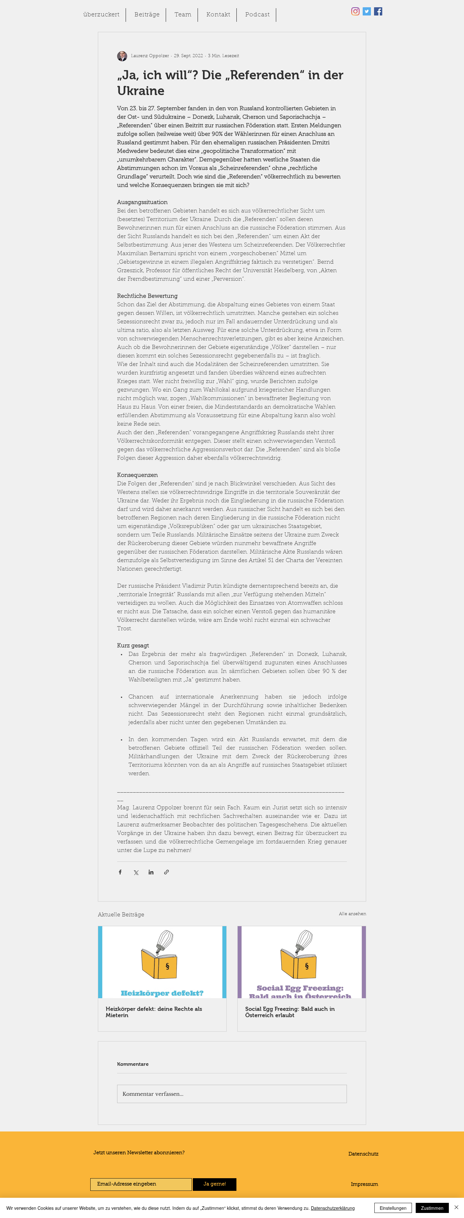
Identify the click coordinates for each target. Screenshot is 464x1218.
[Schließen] (456, 1208)
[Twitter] (367, 11)
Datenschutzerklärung (333, 1208)
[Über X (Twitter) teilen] (136, 872)
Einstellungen (393, 1208)
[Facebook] (378, 11)
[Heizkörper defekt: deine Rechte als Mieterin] (162, 962)
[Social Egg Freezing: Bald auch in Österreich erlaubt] (302, 962)
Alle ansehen (352, 914)
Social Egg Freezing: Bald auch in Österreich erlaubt (290, 1012)
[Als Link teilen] (167, 872)
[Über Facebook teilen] (120, 872)
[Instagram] (355, 11)
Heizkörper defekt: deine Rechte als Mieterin (154, 1012)
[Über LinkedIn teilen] (151, 872)
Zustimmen (432, 1208)
